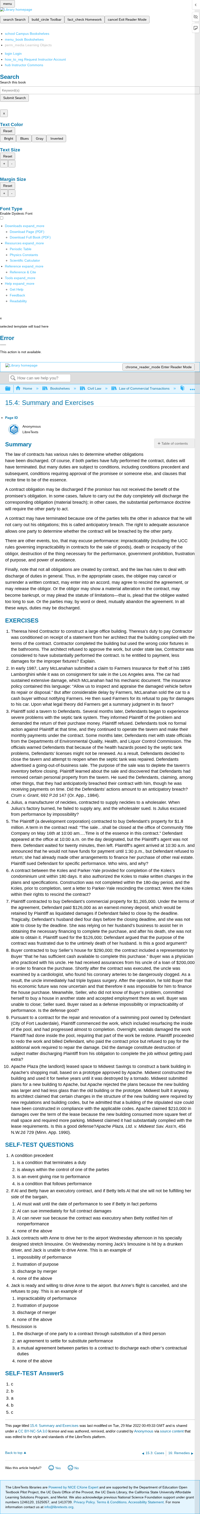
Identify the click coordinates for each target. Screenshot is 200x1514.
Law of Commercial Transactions (144, 388)
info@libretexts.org (58, 1507)
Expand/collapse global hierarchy (10, 389)
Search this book (13, 82)
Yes (58, 1468)
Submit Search (14, 98)
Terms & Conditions (112, 1502)
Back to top (13, 1453)
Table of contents (174, 443)
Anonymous (143, 1431)
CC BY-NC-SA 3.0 (32, 1431)
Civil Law (94, 388)
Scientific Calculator (25, 260)
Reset (7, 131)
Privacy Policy (84, 1502)
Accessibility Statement (146, 1502)
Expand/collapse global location (192, 387)
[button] (17, 295)
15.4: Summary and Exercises (54, 1425)
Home (27, 388)
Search (13, 378)
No (76, 1468)
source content (172, 1431)
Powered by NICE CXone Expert (74, 1487)
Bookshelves (59, 388)
